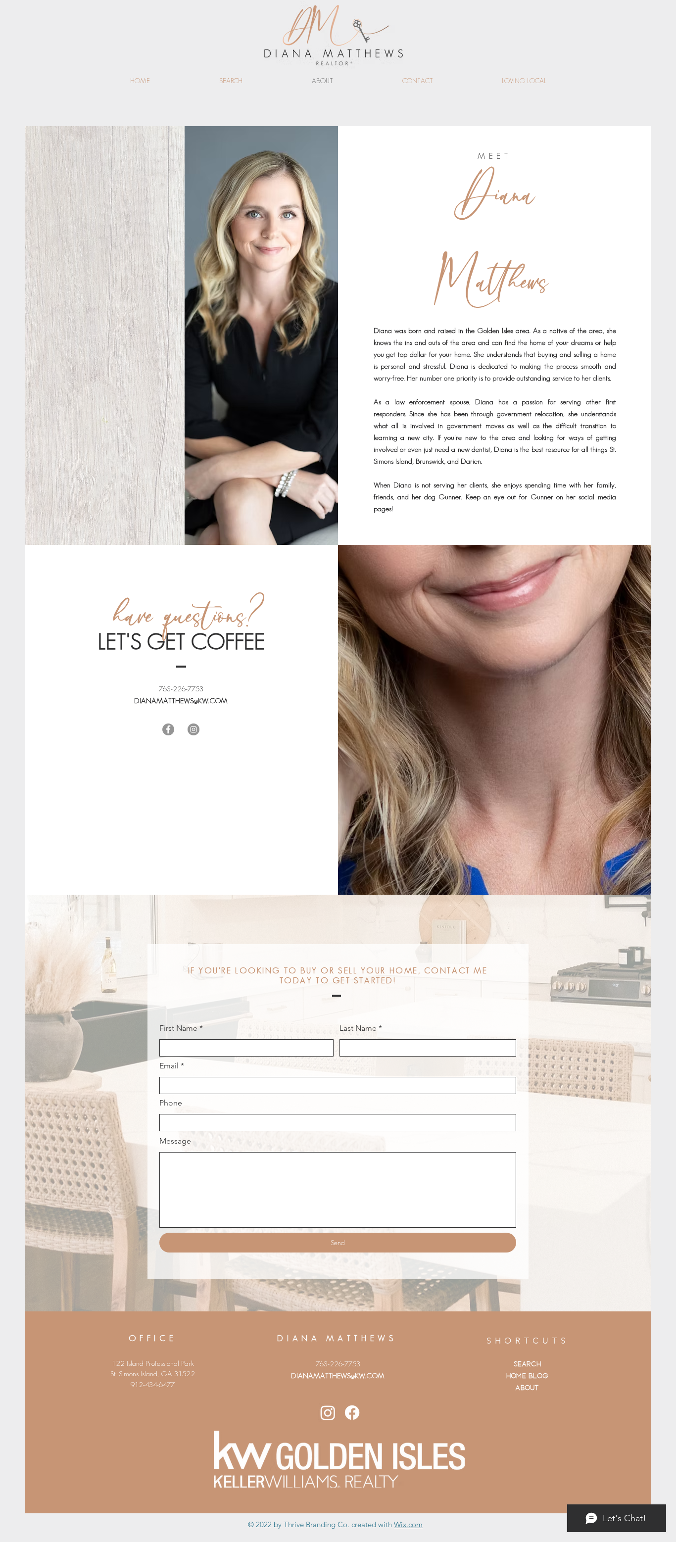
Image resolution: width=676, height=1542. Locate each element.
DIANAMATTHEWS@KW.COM (181, 700)
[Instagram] (193, 729)
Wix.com (408, 1524)
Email (169, 1066)
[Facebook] (168, 729)
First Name (178, 1028)
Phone (170, 1103)
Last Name (358, 1028)
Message (175, 1141)
